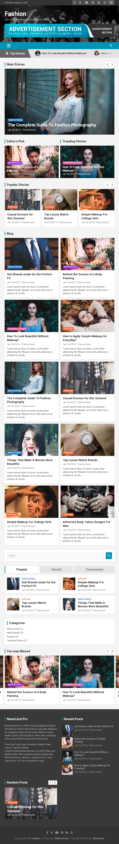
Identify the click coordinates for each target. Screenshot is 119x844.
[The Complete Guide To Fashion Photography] (31, 378)
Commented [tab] (94, 569)
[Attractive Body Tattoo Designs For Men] (87, 501)
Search (109, 555)
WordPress (98, 838)
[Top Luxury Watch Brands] (87, 440)
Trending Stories (74, 141)
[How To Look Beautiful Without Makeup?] (31, 316)
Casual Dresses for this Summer (85, 398)
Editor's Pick (15, 141)
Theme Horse (28, 130)
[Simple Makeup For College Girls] (31, 501)
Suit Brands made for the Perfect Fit (39, 584)
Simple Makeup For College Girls (57, 216)
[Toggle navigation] (9, 45)
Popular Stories (18, 185)
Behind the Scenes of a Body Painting (26, 168)
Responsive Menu (111, 2)
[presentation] (108, 64)
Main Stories (16, 64)
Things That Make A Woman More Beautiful (50, 124)
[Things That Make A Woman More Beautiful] (31, 440)
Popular (12, 207)
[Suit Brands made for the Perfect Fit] (31, 254)
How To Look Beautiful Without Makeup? (83, 168)
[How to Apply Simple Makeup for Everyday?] (87, 316)
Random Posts (17, 782)
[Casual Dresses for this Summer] (87, 378)
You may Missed (18, 651)
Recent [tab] (57, 569)
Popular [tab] (21, 569)
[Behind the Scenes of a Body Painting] (87, 254)
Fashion (15, 14)
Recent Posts (73, 719)
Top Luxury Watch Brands (80, 460)
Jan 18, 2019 (14, 130)
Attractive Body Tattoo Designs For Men (96, 216)
